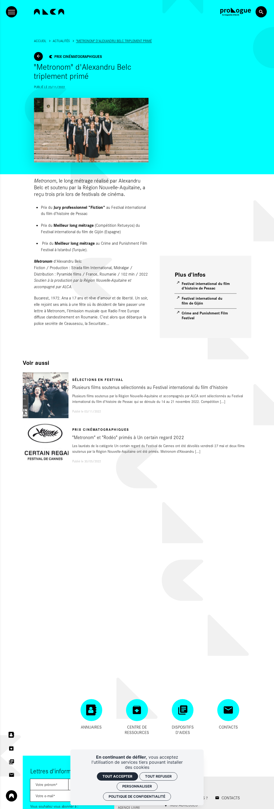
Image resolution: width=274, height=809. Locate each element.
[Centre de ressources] (11, 748)
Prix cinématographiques (78, 56)
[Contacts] (11, 775)
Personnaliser (137, 786)
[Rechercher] (261, 11)
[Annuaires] (11, 735)
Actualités (61, 41)
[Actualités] (38, 56)
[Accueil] (49, 12)
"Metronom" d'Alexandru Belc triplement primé (114, 41)
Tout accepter (117, 776)
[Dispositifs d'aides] (11, 761)
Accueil (40, 41)
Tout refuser (158, 776)
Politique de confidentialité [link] (137, 796)
